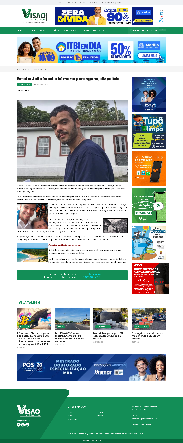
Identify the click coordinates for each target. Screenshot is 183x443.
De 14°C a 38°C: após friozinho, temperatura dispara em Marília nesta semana (69, 337)
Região (60, 327)
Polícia (55, 30)
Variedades (70, 30)
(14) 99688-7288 (91, 277)
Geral (43, 30)
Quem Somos (71, 3)
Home (60, 3)
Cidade (31, 30)
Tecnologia (24, 327)
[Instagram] (152, 30)
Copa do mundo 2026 (92, 30)
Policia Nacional (40, 69)
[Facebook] (147, 30)
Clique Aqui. (94, 274)
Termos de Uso (108, 3)
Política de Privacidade (89, 3)
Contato (121, 3)
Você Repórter (138, 30)
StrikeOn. (98, 441)
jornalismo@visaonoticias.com (144, 418)
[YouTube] (156, 30)
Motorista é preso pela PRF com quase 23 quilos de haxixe (108, 336)
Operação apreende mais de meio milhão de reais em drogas (148, 336)
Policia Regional (102, 327)
